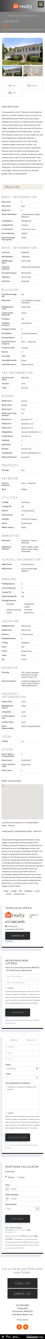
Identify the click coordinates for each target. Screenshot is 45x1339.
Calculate (18, 1219)
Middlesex (28, 891)
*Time (7, 1074)
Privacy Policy (33, 1003)
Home (5, 891)
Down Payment (11, 1194)
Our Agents (9, 941)
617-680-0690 (14, 922)
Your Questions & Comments (17, 1083)
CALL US (22, 1283)
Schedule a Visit (31, 1040)
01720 (8, 894)
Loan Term (9, 1171)
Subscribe (18, 1012)
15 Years (21, 1177)
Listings (14, 891)
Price (7, 1185)
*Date (7, 1065)
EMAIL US (22, 1294)
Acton (37, 891)
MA (20, 891)
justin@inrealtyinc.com (22, 1314)
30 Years (11, 1177)
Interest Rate (11, 1204)
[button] (5, 27)
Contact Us (18, 936)
